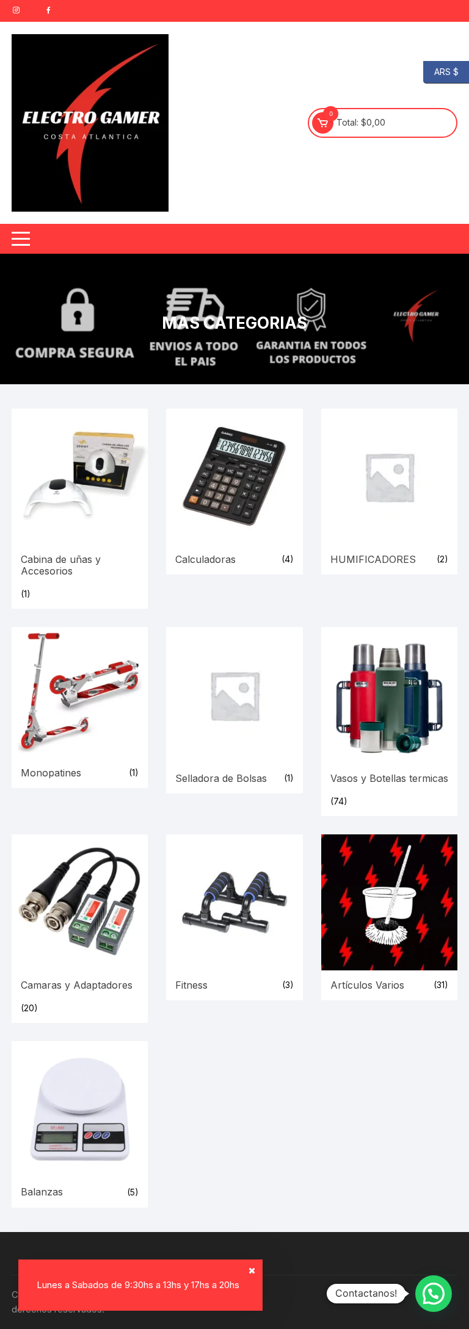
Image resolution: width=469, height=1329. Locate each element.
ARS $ (441, 71)
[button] (433, 1293)
